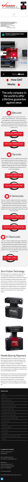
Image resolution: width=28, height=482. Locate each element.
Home (4, 394)
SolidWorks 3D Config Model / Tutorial (11, 436)
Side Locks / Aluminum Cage (14, 144)
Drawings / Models (7, 427)
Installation (5, 433)
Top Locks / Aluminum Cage (14, 185)
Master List (5, 424)
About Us (5, 397)
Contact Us (5, 430)
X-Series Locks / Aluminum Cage (14, 227)
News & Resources (7, 400)
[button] (14, 14)
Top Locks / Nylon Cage (14, 175)
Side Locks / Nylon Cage (14, 133)
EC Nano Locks (10, 257)
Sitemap (4, 439)
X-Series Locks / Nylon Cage (14, 217)
